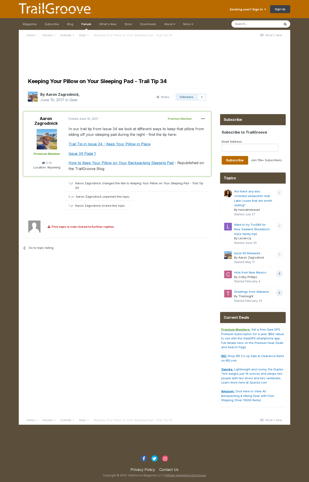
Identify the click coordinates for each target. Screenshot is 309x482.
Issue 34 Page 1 (82, 153)
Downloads (148, 24)
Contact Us (168, 469)
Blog (70, 24)
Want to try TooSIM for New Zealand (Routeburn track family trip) (252, 229)
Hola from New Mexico (250, 272)
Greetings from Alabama (251, 291)
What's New (107, 24)
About (169, 24)
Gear (73, 100)
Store (128, 24)
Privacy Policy (143, 469)
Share (164, 97)
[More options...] (202, 119)
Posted (83, 118)
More (187, 24)
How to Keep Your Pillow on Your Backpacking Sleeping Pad (121, 163)
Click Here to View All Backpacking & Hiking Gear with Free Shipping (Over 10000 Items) (247, 395)
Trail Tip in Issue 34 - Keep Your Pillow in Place (109, 144)
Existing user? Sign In (247, 9)
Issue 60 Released (247, 253)
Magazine (30, 24)
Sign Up (280, 9)
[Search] (285, 24)
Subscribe (52, 24)
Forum (86, 24)
